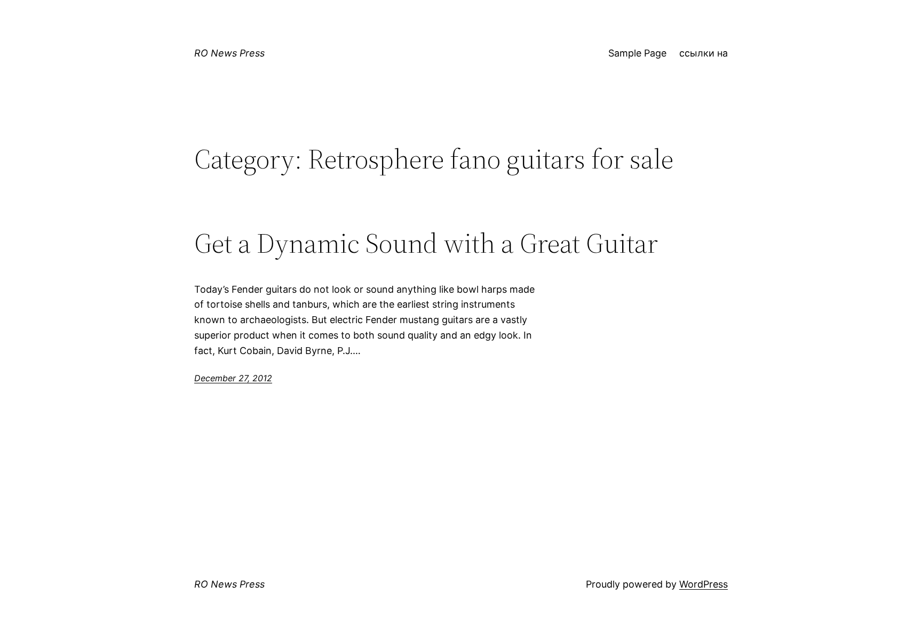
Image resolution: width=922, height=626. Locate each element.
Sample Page (637, 53)
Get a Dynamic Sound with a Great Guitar (426, 243)
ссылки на (703, 53)
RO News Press (229, 53)
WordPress (703, 584)
